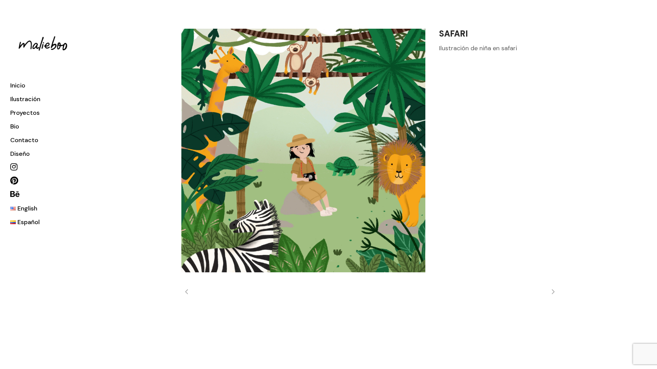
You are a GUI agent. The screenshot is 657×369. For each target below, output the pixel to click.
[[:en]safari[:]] (303, 150)
